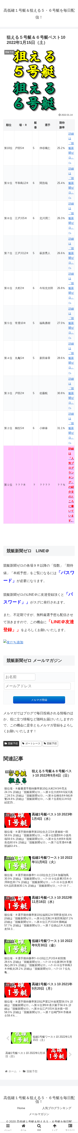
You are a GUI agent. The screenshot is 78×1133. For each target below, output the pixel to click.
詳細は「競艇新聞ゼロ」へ (71, 148)
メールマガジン (39, 1114)
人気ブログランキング (56, 1108)
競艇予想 (13, 743)
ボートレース (32, 743)
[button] (69, 646)
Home (21, 1108)
